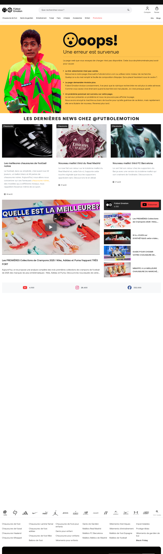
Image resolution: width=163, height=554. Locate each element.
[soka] (5, 513)
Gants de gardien (26, 18)
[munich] (76, 513)
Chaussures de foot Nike (40, 536)
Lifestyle (66, 18)
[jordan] (55, 513)
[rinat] (106, 513)
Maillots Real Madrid (92, 528)
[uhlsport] (116, 513)
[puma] (45, 513)
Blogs (158, 18)
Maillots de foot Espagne (120, 533)
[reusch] (96, 513)
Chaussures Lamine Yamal (41, 524)
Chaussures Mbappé (12, 538)
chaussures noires (40, 180)
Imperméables (143, 524)
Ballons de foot (36, 540)
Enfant (87, 18)
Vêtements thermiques (119, 524)
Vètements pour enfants (67, 540)
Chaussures (8, 126)
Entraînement (41, 18)
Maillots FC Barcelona (93, 533)
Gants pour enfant (64, 531)
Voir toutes (157, 515)
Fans (58, 18)
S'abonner (152, 204)
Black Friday (142, 540)
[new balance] (86, 513)
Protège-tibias (142, 528)
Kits (152, 18)
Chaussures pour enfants (67, 536)
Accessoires (77, 18)
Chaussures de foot (9, 18)
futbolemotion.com (107, 74)
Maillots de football (118, 538)
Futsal (51, 18)
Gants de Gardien (91, 524)
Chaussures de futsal (12, 528)
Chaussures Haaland (11, 533)
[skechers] (146, 513)
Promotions (97, 18)
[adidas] (25, 513)
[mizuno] (126, 513)
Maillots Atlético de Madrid (95, 538)
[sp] (15, 513)
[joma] (65, 513)
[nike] (35, 513)
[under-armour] (136, 513)
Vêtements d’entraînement (121, 528)
